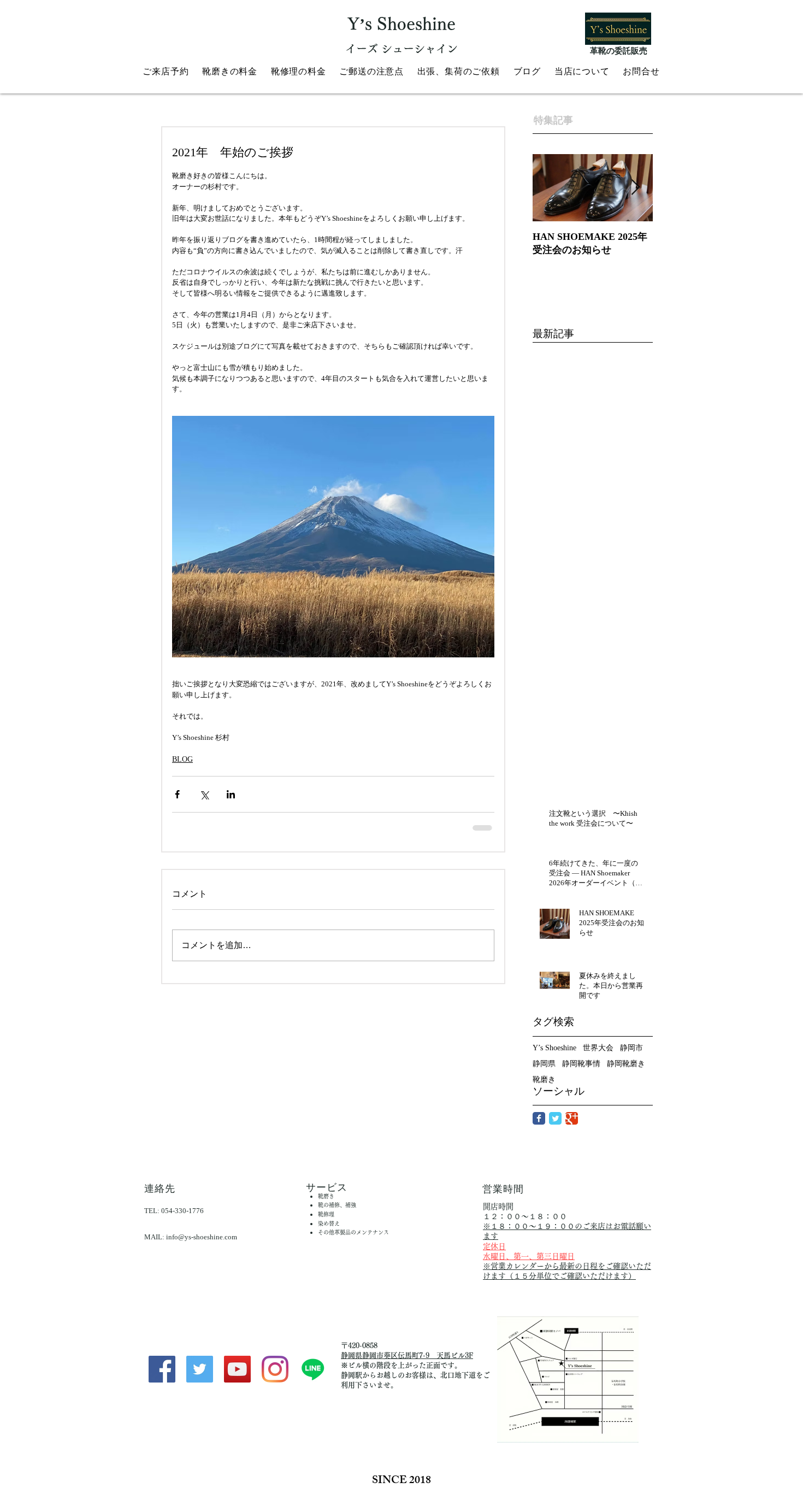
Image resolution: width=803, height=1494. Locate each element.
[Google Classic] (571, 1118)
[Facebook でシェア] (177, 794)
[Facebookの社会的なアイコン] (162, 1369)
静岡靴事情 (581, 1064)
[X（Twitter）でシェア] (204, 794)
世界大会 (598, 1048)
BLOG (182, 759)
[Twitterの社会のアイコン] (199, 1369)
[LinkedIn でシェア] (231, 794)
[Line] (312, 1369)
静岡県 (544, 1064)
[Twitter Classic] (555, 1118)
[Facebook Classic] (539, 1118)
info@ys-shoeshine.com (201, 1237)
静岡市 (631, 1048)
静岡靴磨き (626, 1064)
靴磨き (544, 1079)
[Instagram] (275, 1369)
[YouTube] (237, 1369)
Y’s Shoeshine (554, 1048)
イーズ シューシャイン (401, 48)
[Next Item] (635, 187)
